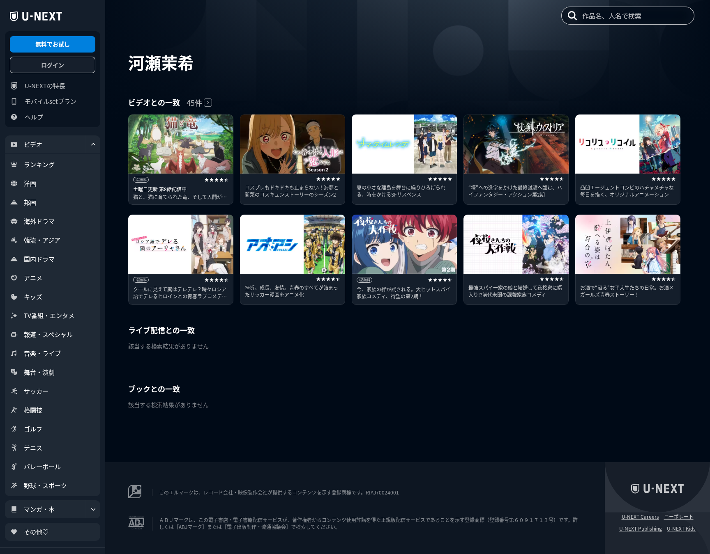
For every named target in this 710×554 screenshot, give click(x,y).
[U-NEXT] (36, 16)
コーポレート (679, 516)
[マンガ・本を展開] (93, 509)
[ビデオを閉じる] (93, 144)
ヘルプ (34, 116)
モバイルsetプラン (50, 101)
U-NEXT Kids (681, 528)
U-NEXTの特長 (45, 85)
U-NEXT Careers (640, 516)
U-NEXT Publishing (640, 528)
